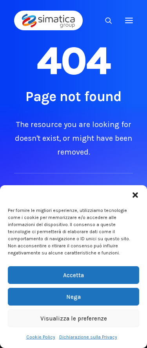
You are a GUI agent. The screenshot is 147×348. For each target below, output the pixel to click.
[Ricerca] (105, 20)
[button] (135, 195)
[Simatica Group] (48, 20)
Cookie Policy (40, 337)
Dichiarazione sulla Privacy (88, 337)
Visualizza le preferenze (73, 318)
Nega (73, 296)
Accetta (73, 275)
